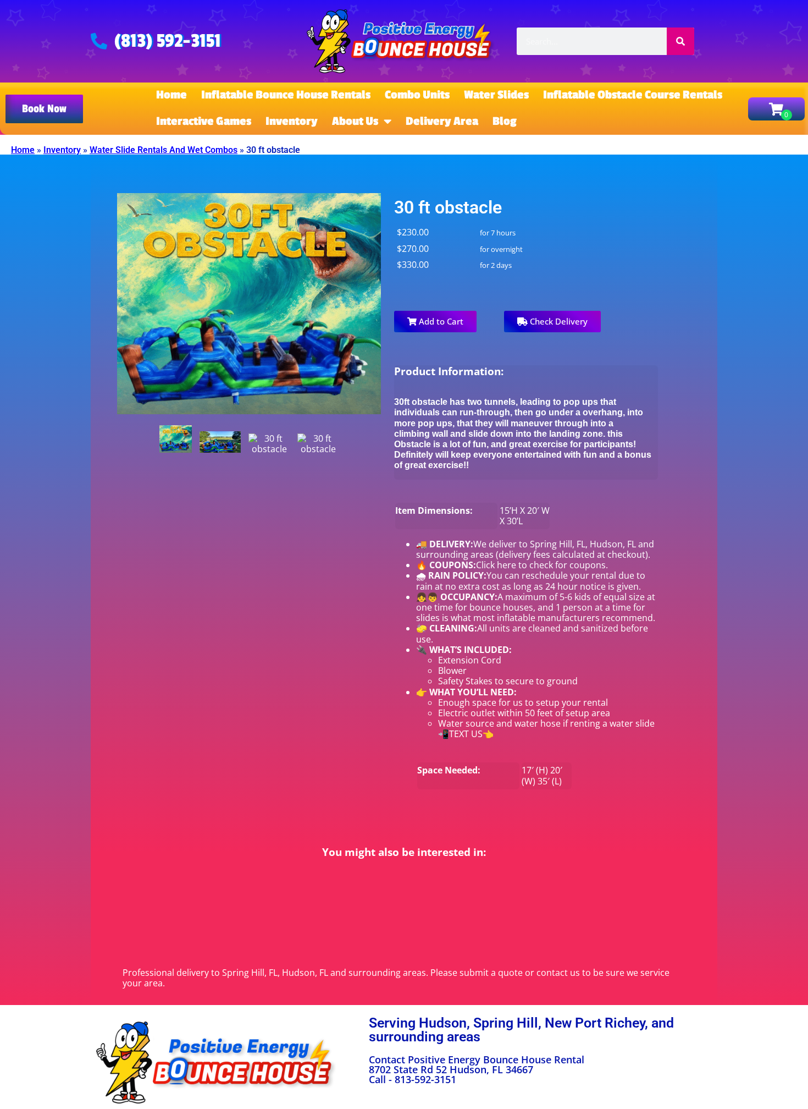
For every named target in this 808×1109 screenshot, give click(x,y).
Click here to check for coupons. (542, 565)
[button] (44, 109)
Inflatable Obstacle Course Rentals (632, 95)
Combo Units (417, 95)
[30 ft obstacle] (175, 439)
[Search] (680, 41)
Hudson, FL (613, 544)
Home (171, 95)
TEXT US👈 (471, 734)
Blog (504, 121)
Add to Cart (440, 321)
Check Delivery (558, 321)
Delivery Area (442, 121)
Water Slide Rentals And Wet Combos (163, 150)
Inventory (291, 121)
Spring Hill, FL (557, 544)
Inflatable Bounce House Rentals (285, 95)
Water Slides (496, 95)
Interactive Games (203, 121)
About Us (355, 121)
